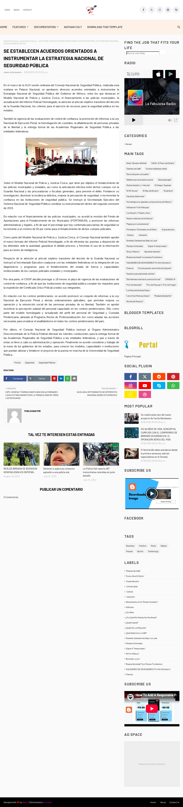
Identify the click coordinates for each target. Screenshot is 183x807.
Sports (140, 551)
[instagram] (160, 10)
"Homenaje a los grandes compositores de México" (149, 202)
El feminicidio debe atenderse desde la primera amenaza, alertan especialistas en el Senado (159, 453)
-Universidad (152, 586)
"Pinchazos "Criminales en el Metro (141, 229)
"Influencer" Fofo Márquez (137, 207)
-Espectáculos (168, 229)
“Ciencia (129, 268)
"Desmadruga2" (164, 179)
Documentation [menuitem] (45, 27)
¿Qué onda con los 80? (152, 633)
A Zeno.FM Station (133, 127)
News (16, 10)
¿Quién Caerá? (152, 622)
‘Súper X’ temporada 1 (157, 246)
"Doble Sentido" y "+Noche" (138, 185)
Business (130, 545)
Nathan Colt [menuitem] (73, 27)
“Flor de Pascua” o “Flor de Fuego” (161, 284)
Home (7, 10)
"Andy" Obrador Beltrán (136, 163)
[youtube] (145, 385)
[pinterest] (168, 10)
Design (152, 144)
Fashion (142, 545)
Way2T (26, 802)
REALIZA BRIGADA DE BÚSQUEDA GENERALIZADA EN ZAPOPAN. (20, 470)
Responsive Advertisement (152, 764)
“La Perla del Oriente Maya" (138, 290)
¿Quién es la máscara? (152, 627)
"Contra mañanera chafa (156, 168)
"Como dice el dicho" (152, 576)
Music (153, 545)
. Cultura (129, 235)
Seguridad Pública (28, 41)
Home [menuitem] (3, 27)
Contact (27, 10)
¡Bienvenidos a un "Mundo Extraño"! (152, 602)
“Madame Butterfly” (163, 296)
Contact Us (174, 802)
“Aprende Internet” (152, 251)
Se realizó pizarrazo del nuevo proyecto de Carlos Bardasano (156, 416)
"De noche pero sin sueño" (137, 174)
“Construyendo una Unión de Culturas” (154, 268)
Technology (153, 551)
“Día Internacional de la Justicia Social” (143, 279)
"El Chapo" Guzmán (162, 185)
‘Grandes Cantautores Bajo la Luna (141, 240)
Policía (17, 362)
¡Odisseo (152, 607)
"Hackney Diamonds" (135, 196)
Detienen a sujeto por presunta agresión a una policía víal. (59, 470)
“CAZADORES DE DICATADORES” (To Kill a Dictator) (148, 262)
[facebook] (143, 10)
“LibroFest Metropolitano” (138, 296)
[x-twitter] (151, 10)
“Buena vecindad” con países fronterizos (144, 257)
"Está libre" (168, 190)
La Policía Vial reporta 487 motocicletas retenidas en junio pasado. (99, 472)
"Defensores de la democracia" (139, 179)
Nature (164, 545)
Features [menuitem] (19, 27)
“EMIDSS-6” (170, 279)
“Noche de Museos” (134, 301)
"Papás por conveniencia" (137, 224)
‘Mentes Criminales (134, 246)
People (129, 551)
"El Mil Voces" (132, 190)
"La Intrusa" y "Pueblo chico (138, 213)
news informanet (12, 72)
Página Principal (11, 41)
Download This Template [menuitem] (104, 27)
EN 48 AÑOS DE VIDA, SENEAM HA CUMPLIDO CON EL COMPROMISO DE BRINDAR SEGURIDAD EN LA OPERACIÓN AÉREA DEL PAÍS (159, 434)
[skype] (176, 10)
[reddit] (159, 376)
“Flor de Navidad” (134, 284)
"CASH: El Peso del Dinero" (163, 163)
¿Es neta (152, 612)
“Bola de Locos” (152, 659)
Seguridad (29, 362)
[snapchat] (130, 394)
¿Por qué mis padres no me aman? (152, 617)
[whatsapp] (173, 385)
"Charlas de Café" (133, 168)
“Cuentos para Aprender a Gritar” (140, 273)
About (163, 802)
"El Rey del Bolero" (150, 190)
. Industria (142, 235)
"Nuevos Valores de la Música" (139, 218)
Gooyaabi (47, 802)
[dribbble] (145, 394)
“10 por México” (133, 251)
